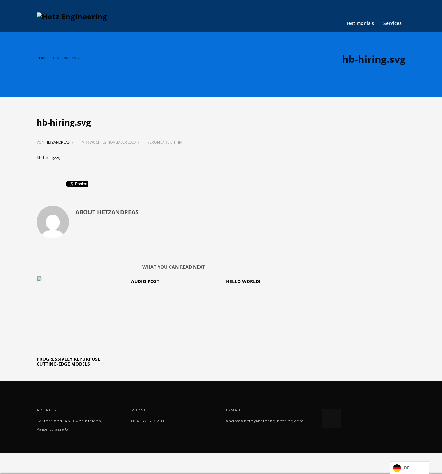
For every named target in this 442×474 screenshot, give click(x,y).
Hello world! (243, 281)
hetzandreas (58, 142)
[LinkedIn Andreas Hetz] (331, 418)
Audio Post (145, 281)
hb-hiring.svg (49, 157)
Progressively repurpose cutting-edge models (68, 361)
